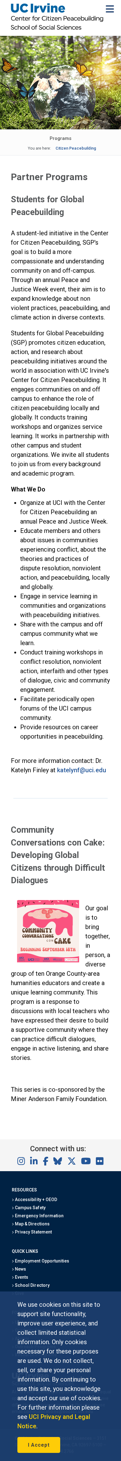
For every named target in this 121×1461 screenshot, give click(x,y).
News (20, 1269)
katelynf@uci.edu (81, 770)
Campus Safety (29, 1207)
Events (21, 1277)
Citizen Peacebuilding (76, 148)
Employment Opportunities (41, 1260)
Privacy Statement (33, 1231)
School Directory (31, 1285)
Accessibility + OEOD (35, 1199)
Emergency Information (39, 1215)
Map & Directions (31, 1223)
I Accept (39, 1445)
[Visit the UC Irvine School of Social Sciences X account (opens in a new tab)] (71, 1161)
